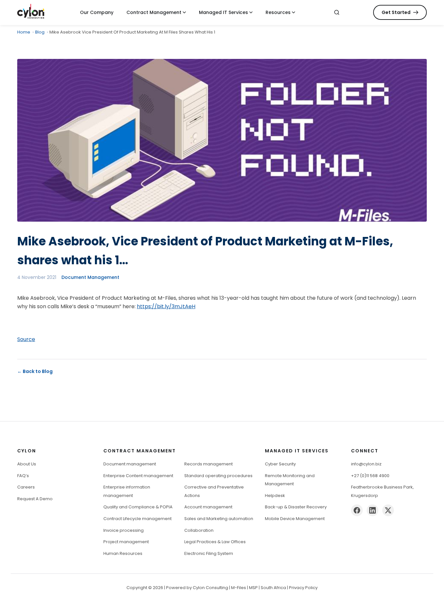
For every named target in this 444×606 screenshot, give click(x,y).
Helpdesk (275, 495)
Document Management (90, 277)
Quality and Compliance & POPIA (138, 507)
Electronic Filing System (208, 553)
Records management (208, 464)
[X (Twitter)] (388, 510)
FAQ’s (23, 476)
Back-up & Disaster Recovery (296, 507)
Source (26, 339)
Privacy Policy (303, 588)
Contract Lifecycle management (137, 519)
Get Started (396, 12)
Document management (129, 464)
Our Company (96, 12)
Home (23, 32)
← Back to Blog (35, 371)
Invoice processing (123, 530)
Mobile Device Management (295, 519)
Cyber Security (280, 464)
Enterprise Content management (138, 476)
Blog (40, 32)
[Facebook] (357, 510)
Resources (278, 12)
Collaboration (199, 530)
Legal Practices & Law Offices (215, 542)
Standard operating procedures (218, 476)
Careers (26, 487)
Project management (126, 542)
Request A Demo (35, 499)
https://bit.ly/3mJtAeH (166, 306)
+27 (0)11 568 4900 (370, 476)
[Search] (336, 12)
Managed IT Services (223, 12)
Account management (208, 507)
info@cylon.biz (366, 464)
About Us (26, 464)
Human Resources (122, 553)
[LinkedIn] (372, 510)
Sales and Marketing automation (218, 519)
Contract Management (153, 12)
